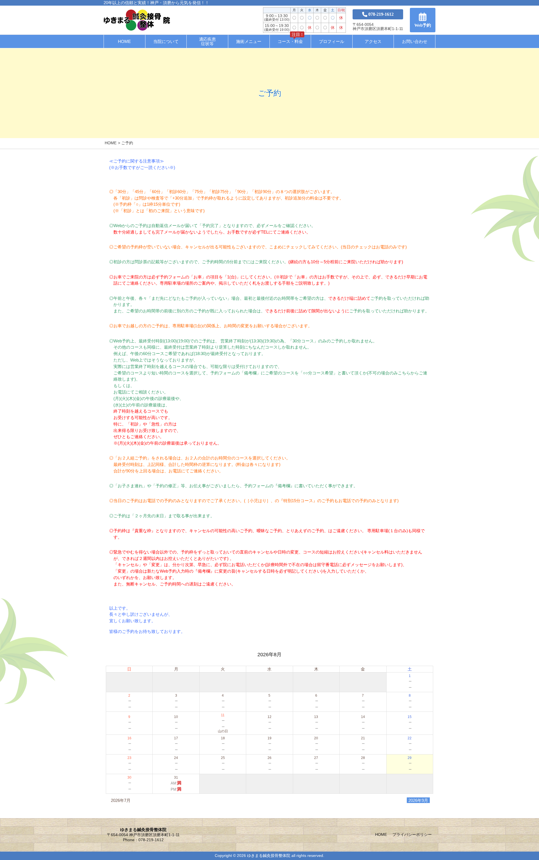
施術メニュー (248, 41)
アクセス (373, 41)
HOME (124, 41)
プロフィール (331, 41)
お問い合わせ (414, 41)
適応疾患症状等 (207, 41)
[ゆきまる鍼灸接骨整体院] (137, 20)
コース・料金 (290, 39)
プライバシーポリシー (412, 834)
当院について (166, 41)
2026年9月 (418, 800)
